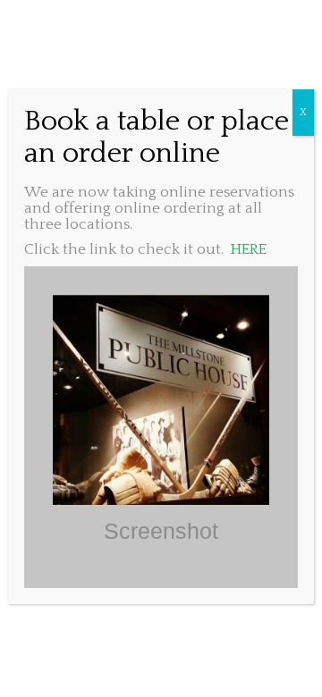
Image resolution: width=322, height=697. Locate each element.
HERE (249, 249)
